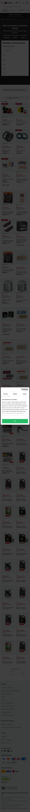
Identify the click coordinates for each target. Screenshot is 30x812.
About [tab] (24, 394)
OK (15, 421)
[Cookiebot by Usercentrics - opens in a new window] (21, 390)
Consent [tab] (5, 394)
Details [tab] (15, 394)
